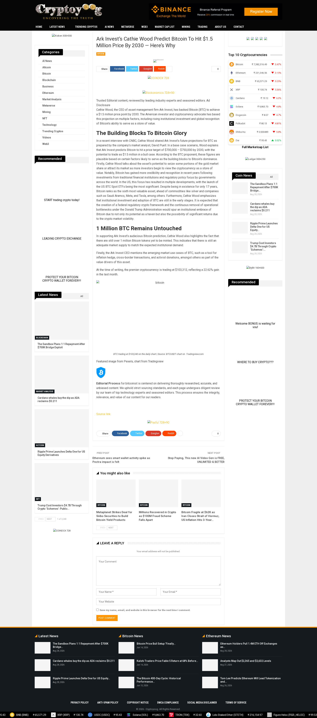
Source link (103, 414)
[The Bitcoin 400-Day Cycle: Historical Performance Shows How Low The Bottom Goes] (126, 682)
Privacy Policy (80, 702)
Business (48, 86)
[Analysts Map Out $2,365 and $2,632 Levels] (210, 665)
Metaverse (127, 26)
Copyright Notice (138, 702)
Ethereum (48, 92)
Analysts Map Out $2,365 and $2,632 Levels (245, 660)
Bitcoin (100, 54)
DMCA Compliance (168, 702)
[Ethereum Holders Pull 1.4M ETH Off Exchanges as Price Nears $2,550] (210, 648)
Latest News (57, 26)
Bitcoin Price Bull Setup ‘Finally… (156, 643)
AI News (109, 26)
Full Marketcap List (255, 147)
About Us (220, 26)
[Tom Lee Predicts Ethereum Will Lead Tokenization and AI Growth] (210, 682)
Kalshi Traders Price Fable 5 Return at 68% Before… (167, 660)
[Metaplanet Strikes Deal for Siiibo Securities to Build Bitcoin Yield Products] (116, 493)
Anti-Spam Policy (107, 702)
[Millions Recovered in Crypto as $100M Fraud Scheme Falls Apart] (158, 493)
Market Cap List (164, 26)
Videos (46, 137)
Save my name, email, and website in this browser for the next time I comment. (145, 610)
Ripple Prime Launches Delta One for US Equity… (264, 227)
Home (39, 26)
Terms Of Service (235, 702)
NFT (44, 118)
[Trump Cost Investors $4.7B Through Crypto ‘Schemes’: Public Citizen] (240, 247)
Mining (186, 26)
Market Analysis (51, 99)
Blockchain (49, 80)
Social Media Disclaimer (202, 702)
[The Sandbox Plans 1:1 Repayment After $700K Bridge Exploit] (240, 188)
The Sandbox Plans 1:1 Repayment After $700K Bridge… (264, 187)
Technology (49, 124)
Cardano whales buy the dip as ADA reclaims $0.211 (262, 207)
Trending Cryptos (86, 26)
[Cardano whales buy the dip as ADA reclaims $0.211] (240, 208)
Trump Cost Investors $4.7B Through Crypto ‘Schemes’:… (263, 246)
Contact (239, 26)
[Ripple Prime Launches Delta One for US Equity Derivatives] (240, 228)
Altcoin (46, 67)
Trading (202, 26)
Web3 (144, 26)
